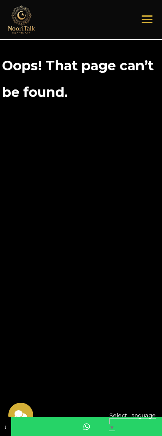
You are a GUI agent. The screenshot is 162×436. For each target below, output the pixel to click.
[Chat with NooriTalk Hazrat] (20, 415)
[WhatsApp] (86, 426)
